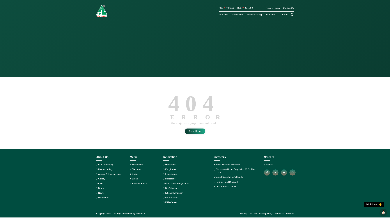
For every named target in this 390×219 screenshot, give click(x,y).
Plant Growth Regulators (177, 183)
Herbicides (170, 164)
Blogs (101, 188)
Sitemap (243, 213)
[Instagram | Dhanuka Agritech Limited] (292, 172)
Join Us (269, 164)
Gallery (101, 178)
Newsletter (103, 197)
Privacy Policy (266, 213)
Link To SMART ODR (226, 186)
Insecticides (171, 174)
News (101, 193)
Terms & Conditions (284, 213)
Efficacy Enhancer (174, 193)
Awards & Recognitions (109, 174)
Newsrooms (137, 164)
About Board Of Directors (228, 164)
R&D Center (171, 202)
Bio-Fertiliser (171, 197)
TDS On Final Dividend (227, 182)
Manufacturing (254, 14)
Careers (284, 14)
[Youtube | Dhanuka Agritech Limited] (284, 172)
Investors (270, 14)
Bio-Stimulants (172, 188)
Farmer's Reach (139, 183)
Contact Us (288, 8)
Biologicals (170, 178)
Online (135, 174)
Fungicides (170, 169)
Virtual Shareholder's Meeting (230, 177)
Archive (253, 213)
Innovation (237, 14)
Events (135, 178)
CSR (100, 183)
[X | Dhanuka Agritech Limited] (275, 172)
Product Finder (273, 8)
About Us (223, 14)
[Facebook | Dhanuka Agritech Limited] (267, 172)
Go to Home (195, 131)
